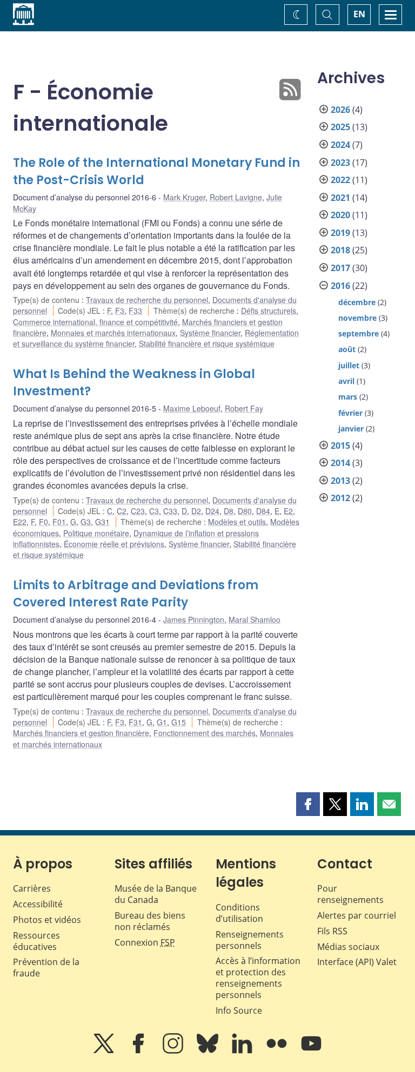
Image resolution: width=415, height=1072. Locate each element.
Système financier (210, 332)
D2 (196, 510)
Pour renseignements (350, 894)
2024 (340, 145)
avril (346, 381)
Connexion (145, 942)
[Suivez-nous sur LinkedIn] (243, 1051)
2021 (340, 198)
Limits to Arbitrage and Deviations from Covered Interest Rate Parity (135, 594)
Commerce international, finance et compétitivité (95, 321)
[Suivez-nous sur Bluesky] (208, 1051)
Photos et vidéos (47, 920)
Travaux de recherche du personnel (147, 299)
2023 (340, 162)
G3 (86, 521)
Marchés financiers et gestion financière (81, 732)
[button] (308, 804)
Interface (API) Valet (357, 962)
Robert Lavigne (236, 197)
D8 (228, 510)
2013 (340, 481)
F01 (59, 521)
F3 (119, 310)
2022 (340, 180)
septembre (358, 333)
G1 (162, 722)
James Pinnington (193, 619)
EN (359, 14)
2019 (340, 233)
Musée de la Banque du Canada (156, 894)
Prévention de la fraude (46, 967)
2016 (340, 286)
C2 (121, 510)
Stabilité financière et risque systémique (207, 343)
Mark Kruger (184, 197)
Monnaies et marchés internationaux (113, 332)
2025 (340, 127)
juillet (348, 365)
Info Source (239, 1010)
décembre (357, 302)
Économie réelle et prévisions (114, 543)
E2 (288, 510)
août (347, 349)
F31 (135, 722)
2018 (340, 250)
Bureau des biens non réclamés (150, 921)
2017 (340, 268)
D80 (245, 510)
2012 (340, 498)
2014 (340, 463)
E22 (19, 521)
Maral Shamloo (254, 619)
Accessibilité (38, 904)
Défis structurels (268, 310)
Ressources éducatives (36, 941)
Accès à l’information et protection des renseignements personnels (258, 977)
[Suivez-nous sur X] (105, 1051)
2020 (340, 215)
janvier (351, 428)
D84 (263, 510)
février (350, 413)
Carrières (32, 888)
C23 (138, 510)
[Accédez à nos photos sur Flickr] (277, 1051)
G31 (102, 521)
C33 (170, 510)
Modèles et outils (237, 521)
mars (347, 397)
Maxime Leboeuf (191, 408)
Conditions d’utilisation (239, 913)
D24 (212, 510)
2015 (340, 445)
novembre (357, 318)
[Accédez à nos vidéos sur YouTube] (311, 1051)
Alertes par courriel (356, 915)
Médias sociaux (348, 947)
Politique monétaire (96, 533)
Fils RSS (332, 931)
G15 (178, 722)
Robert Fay (244, 408)
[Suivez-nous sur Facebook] (139, 1051)
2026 (340, 110)
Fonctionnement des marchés (204, 732)
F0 (43, 521)
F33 (135, 310)
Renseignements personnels (250, 940)
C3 (154, 510)
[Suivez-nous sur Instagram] (174, 1051)
